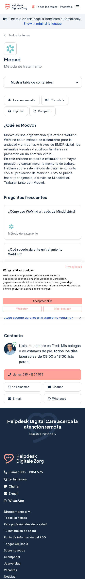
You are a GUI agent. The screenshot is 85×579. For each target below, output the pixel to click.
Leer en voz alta (24, 100)
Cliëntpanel (12, 557)
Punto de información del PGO (25, 537)
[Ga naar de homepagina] (16, 7)
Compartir (44, 111)
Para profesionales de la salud (25, 524)
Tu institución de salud (20, 530)
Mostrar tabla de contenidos (32, 82)
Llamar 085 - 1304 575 (27, 374)
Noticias (9, 576)
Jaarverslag (12, 563)
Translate (57, 100)
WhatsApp (16, 501)
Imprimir (18, 111)
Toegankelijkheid (16, 544)
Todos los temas (47, 7)
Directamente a (15, 512)
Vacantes (66, 7)
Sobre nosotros (14, 550)
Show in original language (43, 24)
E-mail (13, 493)
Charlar (14, 486)
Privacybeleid (73, 266)
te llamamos (18, 479)
